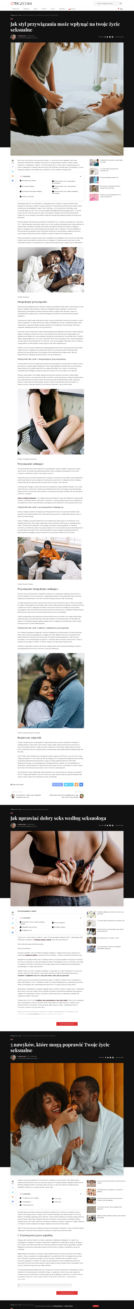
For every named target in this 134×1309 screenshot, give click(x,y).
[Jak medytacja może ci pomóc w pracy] (91, 940)
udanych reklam (31, 955)
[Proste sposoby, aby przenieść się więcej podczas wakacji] (91, 1183)
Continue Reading (67, 1024)
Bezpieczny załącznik (28, 196)
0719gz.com (21, 3)
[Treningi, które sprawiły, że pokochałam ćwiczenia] (94, 162)
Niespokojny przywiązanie (28, 180)
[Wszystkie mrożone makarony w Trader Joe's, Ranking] (91, 1192)
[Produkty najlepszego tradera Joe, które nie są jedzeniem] (91, 914)
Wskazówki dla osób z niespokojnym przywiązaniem (63, 182)
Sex (11, 18)
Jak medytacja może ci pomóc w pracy (108, 938)
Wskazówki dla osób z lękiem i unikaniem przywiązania (65, 192)
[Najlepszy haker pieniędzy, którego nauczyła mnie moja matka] (91, 1218)
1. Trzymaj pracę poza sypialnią (30, 1198)
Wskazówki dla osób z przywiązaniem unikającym (64, 187)
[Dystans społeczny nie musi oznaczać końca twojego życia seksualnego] (91, 1200)
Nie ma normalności (59, 922)
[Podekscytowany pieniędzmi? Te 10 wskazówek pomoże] (94, 197)
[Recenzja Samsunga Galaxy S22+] (94, 180)
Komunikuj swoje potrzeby (29, 927)
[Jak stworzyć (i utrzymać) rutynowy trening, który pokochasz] (94, 188)
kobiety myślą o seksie (42, 940)
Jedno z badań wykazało (27, 498)
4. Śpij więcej (57, 1202)
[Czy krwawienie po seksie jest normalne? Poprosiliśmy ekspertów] (91, 949)
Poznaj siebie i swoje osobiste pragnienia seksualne (32, 923)
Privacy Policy (58, 1306)
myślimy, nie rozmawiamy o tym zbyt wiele (51, 1000)
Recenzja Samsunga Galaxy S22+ (109, 177)
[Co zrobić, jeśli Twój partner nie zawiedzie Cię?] (94, 171)
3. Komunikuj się (26, 1202)
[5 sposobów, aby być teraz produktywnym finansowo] (91, 1209)
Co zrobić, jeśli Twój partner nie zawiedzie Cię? (110, 920)
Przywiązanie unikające (28, 186)
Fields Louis (22, 36)
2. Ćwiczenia (57, 1198)
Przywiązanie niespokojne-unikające (32, 191)
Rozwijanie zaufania (59, 927)
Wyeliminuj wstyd (27, 930)
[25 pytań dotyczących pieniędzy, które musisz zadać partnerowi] (91, 931)
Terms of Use (69, 1306)
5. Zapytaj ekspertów (28, 1205)
